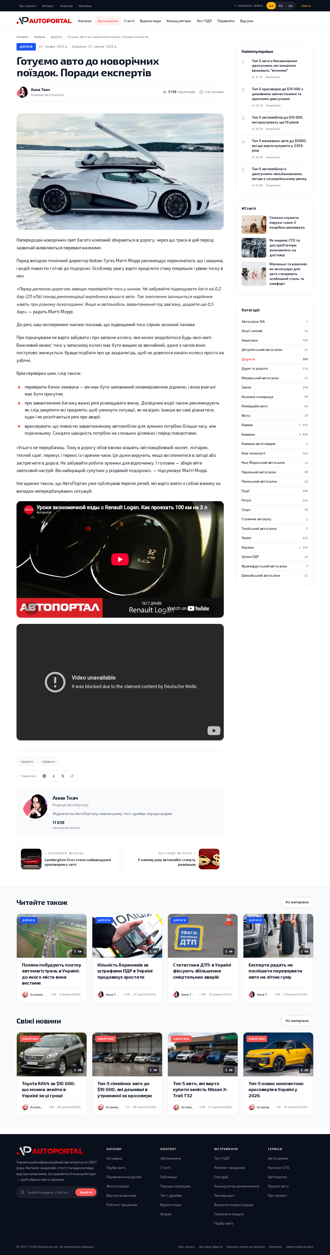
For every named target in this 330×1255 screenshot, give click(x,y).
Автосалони (278, 1158)
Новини (275, 425)
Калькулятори (179, 21)
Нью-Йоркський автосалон (275, 462)
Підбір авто (116, 1167)
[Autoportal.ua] (43, 20)
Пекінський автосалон (275, 481)
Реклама (85, 5)
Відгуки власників (121, 1195)
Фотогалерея (117, 1186)
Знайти (85, 1192)
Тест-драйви (171, 1195)
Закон (275, 387)
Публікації (168, 1177)
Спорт (275, 510)
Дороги (26, 46)
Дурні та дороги (275, 368)
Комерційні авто (275, 406)
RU (281, 5)
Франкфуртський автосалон (275, 566)
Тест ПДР (204, 21)
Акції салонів (275, 331)
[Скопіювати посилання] (72, 776)
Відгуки (246, 21)
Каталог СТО (278, 1167)
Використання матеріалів (246, 1246)
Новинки (275, 434)
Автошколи (277, 1177)
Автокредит (224, 1195)
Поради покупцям (175, 1186)
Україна (275, 547)
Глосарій (221, 1177)
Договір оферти (211, 1246)
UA (271, 5)
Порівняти (226, 21)
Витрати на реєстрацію (233, 1204)
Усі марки (114, 1158)
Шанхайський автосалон (275, 575)
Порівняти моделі (229, 1214)
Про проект (27, 5)
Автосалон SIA (275, 321)
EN (291, 5)
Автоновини (108, 21)
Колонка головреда (275, 397)
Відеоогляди (150, 21)
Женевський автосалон (275, 378)
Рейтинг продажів (121, 1204)
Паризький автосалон (275, 472)
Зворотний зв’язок (300, 1246)
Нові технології (275, 453)
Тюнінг (275, 538)
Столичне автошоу (275, 519)
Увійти (306, 5)
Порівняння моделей (124, 1177)
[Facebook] (54, 776)
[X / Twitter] (63, 776)
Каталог (48, 5)
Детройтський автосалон (275, 350)
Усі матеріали (297, 902)
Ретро (275, 500)
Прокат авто (278, 1186)
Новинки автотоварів (275, 444)
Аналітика (275, 340)
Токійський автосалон (275, 528)
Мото (275, 416)
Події (275, 491)
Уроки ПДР (275, 557)
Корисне (66, 5)
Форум (166, 1214)
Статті (129, 21)
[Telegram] (44, 776)
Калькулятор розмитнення (236, 1186)
